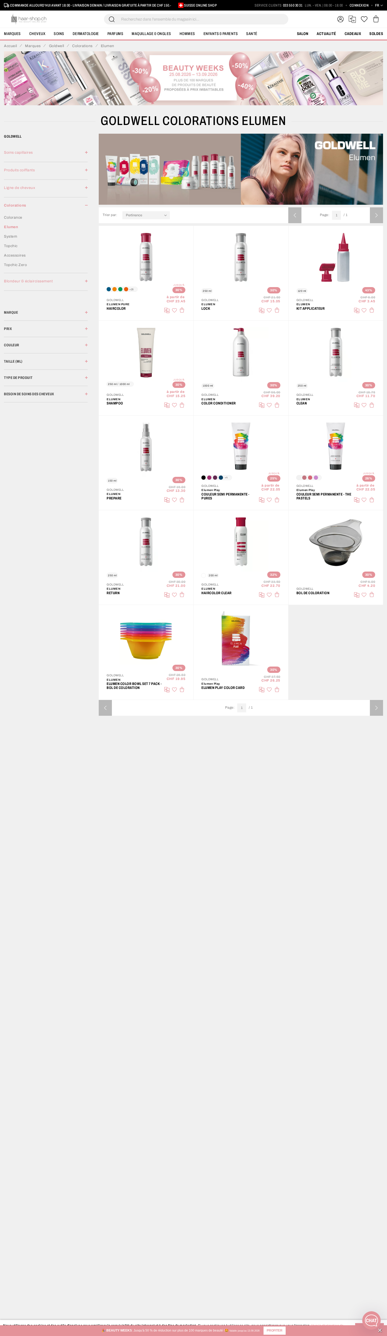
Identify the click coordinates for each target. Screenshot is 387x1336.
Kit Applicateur (310, 309)
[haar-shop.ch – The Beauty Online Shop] (29, 19)
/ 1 (346, 215)
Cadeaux (353, 34)
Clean (301, 403)
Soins (59, 34)
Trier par (109, 215)
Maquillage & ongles (151, 34)
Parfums (115, 34)
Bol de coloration (313, 593)
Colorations (15, 205)
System (10, 236)
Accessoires (15, 255)
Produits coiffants (19, 170)
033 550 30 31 (293, 5)
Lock (205, 309)
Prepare (114, 498)
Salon (303, 34)
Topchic (11, 246)
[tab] (46, 156)
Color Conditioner (218, 403)
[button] (275, 1331)
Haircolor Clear (216, 593)
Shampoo (115, 403)
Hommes (187, 34)
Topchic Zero (15, 265)
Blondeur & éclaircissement (28, 281)
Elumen (11, 227)
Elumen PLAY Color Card (223, 688)
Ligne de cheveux (19, 188)
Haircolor (116, 309)
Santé (251, 34)
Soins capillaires (18, 152)
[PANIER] (376, 19)
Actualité (326, 34)
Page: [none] (325, 215)
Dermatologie (86, 34)
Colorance (13, 217)
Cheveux (37, 34)
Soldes (376, 34)
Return (113, 593)
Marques (12, 34)
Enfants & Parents (221, 34)
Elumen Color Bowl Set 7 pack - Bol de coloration (134, 686)
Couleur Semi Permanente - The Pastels (323, 496)
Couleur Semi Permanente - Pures (225, 496)
